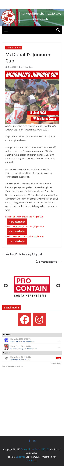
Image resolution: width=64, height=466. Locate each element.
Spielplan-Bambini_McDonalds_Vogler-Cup (24, 216)
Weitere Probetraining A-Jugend (24, 254)
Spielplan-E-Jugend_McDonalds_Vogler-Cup (24, 236)
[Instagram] (39, 319)
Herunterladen (17, 221)
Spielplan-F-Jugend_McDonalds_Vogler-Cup (24, 226)
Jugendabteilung (14, 47)
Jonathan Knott (27, 67)
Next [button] (58, 286)
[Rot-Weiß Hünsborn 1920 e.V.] (32, 10)
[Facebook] (24, 319)
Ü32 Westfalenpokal (46, 261)
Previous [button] (6, 286)
